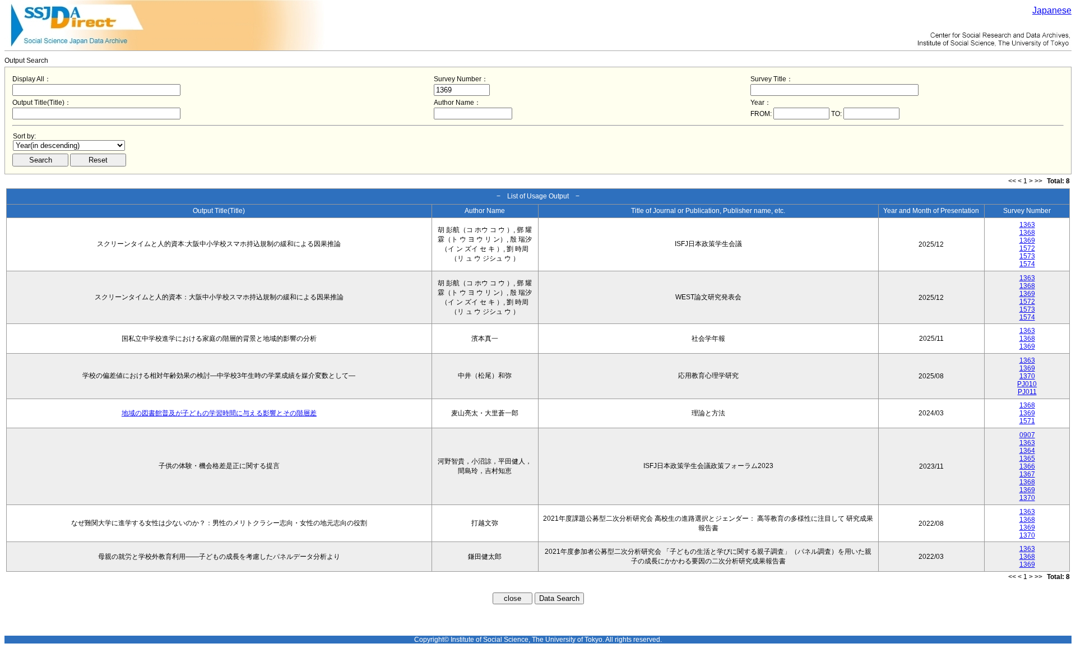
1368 (1027, 233)
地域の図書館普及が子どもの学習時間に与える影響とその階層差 (219, 413)
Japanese (1052, 10)
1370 (1027, 376)
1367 (1027, 474)
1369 (1027, 240)
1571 (1027, 421)
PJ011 (1027, 392)
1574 (1027, 264)
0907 (1027, 435)
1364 (1027, 451)
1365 (1027, 458)
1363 (1027, 225)
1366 (1027, 466)
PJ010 (1027, 384)
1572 (1027, 248)
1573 (1027, 256)
